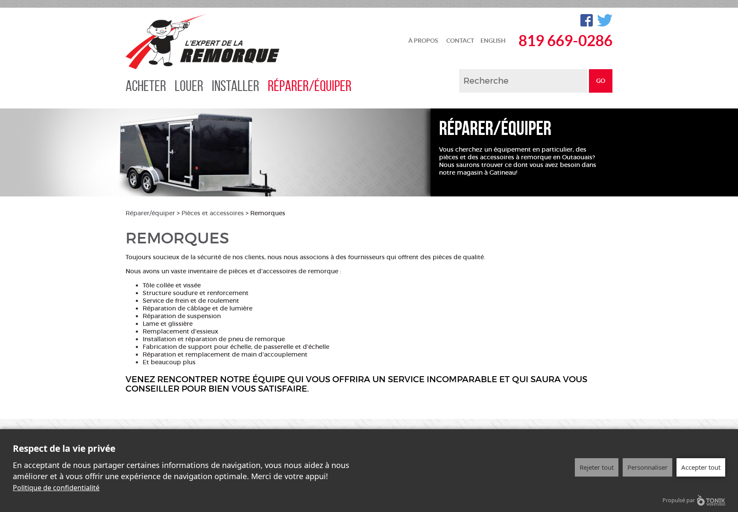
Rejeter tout (597, 467)
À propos (423, 40)
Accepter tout (700, 467)
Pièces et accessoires (213, 213)
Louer (189, 86)
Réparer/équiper (309, 86)
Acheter (146, 86)
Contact (460, 40)
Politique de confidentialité (56, 487)
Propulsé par (678, 500)
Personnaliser (647, 467)
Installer (235, 86)
